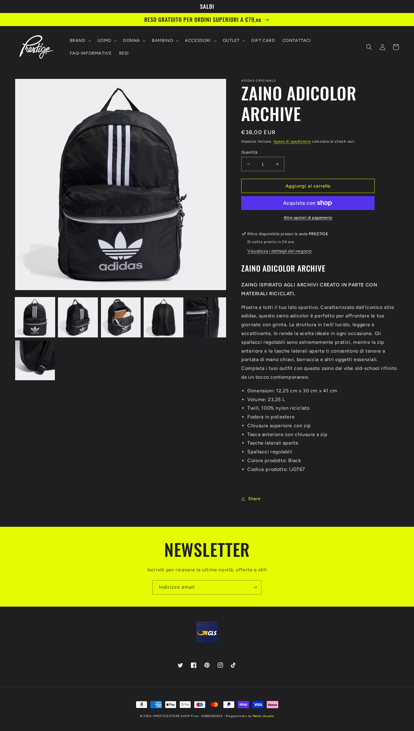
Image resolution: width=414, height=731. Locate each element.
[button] (80, 40)
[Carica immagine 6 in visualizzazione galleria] (35, 360)
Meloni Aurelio (263, 716)
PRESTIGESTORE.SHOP (171, 716)
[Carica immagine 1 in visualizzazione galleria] (35, 317)
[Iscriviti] (254, 587)
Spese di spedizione (292, 141)
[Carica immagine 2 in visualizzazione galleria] (78, 317)
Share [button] (254, 498)
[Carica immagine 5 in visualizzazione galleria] (206, 317)
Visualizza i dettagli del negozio (279, 251)
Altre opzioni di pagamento (308, 217)
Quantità (249, 152)
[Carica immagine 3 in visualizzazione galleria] (121, 317)
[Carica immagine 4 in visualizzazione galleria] (163, 317)
